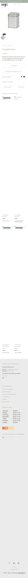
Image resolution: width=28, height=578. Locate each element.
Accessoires (8, 45)
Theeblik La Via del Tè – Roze (5, 346)
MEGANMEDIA (21, 573)
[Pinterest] (24, 77)
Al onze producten (7, 389)
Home (3, 45)
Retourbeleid (6, 402)
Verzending (5, 397)
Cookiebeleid (14, 569)
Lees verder (5, 221)
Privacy (14, 567)
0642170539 (10, 371)
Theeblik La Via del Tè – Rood (18, 346)
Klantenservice (6, 391)
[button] (13, 4)
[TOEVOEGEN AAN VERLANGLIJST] (13, 214)
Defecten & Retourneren (9, 394)
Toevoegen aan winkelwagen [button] (18, 221)
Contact (4, 399)
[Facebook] (22, 77)
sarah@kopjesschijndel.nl (12, 369)
